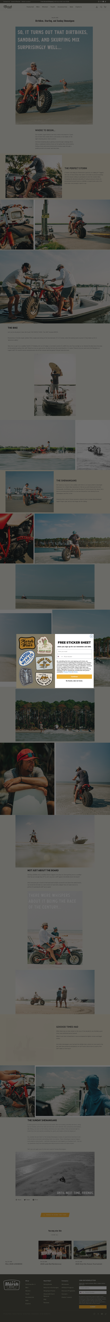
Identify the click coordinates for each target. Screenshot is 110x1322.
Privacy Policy (67, 672)
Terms (75, 672)
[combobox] (60, 657)
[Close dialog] (91, 636)
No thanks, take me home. (74, 681)
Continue (74, 676)
